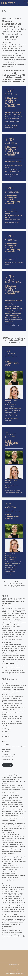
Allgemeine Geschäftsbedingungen (14, 973)
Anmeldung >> (13, 224)
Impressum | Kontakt (15, 971)
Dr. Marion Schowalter (9, 672)
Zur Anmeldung (7, 765)
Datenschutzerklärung (14, 970)
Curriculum (8, 412)
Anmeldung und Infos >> (11, 127)
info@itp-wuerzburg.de (7, 756)
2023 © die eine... (14, 964)
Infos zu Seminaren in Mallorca (12, 219)
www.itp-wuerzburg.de (7, 759)
